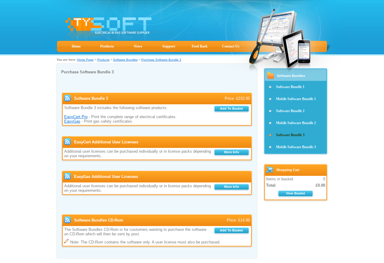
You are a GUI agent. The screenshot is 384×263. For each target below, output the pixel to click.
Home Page (85, 59)
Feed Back (200, 46)
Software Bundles (125, 59)
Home (76, 46)
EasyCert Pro (76, 117)
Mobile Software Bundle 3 (296, 147)
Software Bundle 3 (290, 135)
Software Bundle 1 (290, 87)
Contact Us (230, 46)
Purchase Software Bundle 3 (161, 59)
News (138, 46)
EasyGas (72, 121)
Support (168, 46)
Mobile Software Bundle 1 (296, 99)
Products (107, 46)
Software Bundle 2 (290, 111)
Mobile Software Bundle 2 (296, 123)
